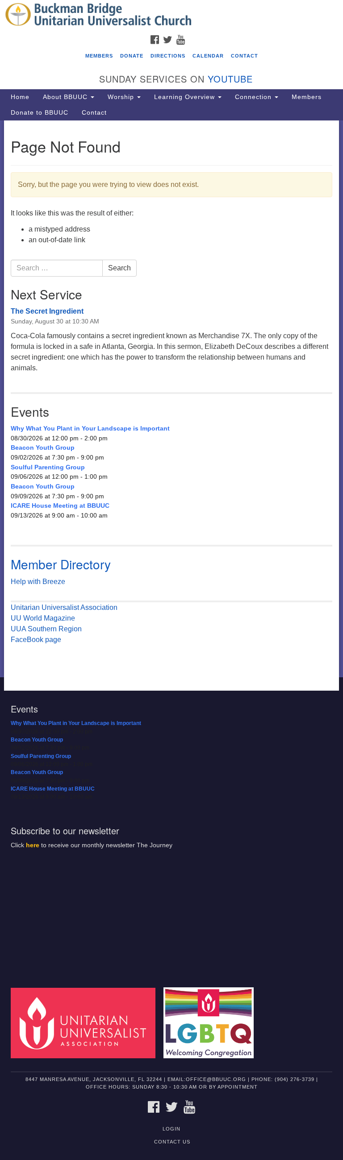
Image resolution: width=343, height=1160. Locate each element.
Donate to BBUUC (39, 112)
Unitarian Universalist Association (64, 607)
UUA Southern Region (46, 629)
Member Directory (61, 564)
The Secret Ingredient (47, 311)
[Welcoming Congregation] (211, 1022)
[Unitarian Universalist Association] (86, 1022)
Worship (122, 96)
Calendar (208, 55)
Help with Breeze (38, 581)
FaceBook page (36, 639)
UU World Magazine (43, 618)
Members (99, 55)
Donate (131, 55)
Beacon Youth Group (43, 447)
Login (171, 1128)
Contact (244, 55)
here (32, 845)
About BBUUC (66, 96)
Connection (254, 96)
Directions (168, 55)
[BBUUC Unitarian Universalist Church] (171, 15)
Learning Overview (185, 96)
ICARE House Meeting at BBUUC (60, 505)
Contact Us (172, 1141)
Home (20, 96)
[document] (171, 398)
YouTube (230, 78)
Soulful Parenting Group (48, 467)
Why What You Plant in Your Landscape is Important (90, 428)
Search (119, 268)
